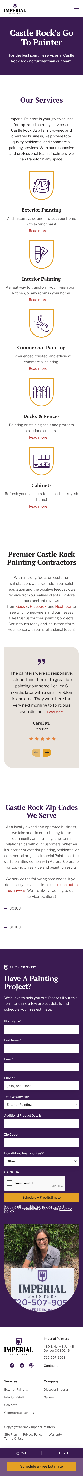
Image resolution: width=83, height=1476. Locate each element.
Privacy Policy (33, 1434)
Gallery (49, 1397)
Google (22, 606)
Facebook (38, 606)
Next (47, 753)
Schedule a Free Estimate (41, 1197)
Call (23, 1453)
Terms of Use (14, 1438)
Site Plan (10, 1434)
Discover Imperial (56, 1389)
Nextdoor (63, 606)
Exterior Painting (16, 1389)
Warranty (55, 1434)
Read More (55, 712)
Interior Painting (15, 1397)
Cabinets (10, 1405)
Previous (36, 753)
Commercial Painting (19, 1413)
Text (65, 1453)
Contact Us (52, 1366)
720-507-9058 (55, 1358)
